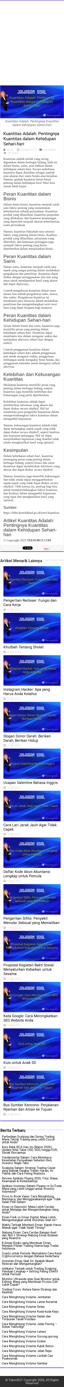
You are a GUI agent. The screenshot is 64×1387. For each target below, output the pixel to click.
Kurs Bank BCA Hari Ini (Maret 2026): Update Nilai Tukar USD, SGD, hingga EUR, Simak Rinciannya (30, 1149)
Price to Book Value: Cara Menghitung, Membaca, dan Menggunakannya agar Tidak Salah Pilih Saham (31, 1199)
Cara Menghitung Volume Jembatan (26, 1297)
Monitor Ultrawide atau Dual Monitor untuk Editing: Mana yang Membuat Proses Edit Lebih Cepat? (31, 1281)
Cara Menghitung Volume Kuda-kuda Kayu (30, 1311)
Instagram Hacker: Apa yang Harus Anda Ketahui (26, 691)
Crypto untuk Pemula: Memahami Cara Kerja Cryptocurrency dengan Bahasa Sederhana (32, 1254)
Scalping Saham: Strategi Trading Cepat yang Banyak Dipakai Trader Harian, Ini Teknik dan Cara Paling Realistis (28, 1170)
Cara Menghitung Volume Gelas (23, 1307)
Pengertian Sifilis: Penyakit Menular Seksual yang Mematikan (31, 920)
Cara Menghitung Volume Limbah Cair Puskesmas (27, 1357)
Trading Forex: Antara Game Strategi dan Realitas (29, 1291)
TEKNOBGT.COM (39, 540)
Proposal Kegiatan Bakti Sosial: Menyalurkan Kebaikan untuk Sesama (29, 969)
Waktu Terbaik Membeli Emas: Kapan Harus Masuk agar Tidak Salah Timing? (31, 1226)
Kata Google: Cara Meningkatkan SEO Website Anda (30, 1018)
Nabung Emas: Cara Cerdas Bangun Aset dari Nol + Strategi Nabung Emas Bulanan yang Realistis (30, 1235)
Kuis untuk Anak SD (19, 1062)
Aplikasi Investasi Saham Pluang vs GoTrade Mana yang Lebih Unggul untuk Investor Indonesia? (32, 1188)
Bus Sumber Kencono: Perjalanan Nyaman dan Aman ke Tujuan (31, 1107)
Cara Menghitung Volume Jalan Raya (27, 1351)
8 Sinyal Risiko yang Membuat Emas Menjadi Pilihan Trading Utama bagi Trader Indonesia (30, 1245)
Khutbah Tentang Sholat (23, 647)
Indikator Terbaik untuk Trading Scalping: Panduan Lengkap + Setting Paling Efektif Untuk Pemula (30, 1271)
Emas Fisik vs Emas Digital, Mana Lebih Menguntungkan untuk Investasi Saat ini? (29, 1218)
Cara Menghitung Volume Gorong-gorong (30, 1336)
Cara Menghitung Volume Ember (24, 1341)
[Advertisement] (32, 45)
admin (10, 149)
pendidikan (49, 149)
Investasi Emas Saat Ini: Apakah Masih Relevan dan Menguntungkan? (28, 1262)
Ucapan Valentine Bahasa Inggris (30, 782)
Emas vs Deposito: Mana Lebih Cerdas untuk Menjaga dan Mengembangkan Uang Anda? (30, 1209)
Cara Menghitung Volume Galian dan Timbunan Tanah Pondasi (26, 1317)
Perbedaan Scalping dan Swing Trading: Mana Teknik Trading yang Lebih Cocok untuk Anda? (28, 1139)
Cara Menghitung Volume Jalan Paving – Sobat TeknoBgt (29, 1325)
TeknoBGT (16, 1380)
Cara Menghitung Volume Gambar (25, 1363)
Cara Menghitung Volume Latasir (24, 1331)
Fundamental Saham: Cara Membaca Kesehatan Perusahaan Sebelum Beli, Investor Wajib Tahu (27, 1160)
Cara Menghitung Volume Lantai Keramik (29, 1302)
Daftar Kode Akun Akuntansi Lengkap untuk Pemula (26, 874)
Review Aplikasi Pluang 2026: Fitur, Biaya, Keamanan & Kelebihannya (30, 1179)
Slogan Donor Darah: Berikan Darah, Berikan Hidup (27, 738)
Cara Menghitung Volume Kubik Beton (28, 1346)
